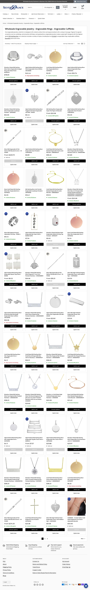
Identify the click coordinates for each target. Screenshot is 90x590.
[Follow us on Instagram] (37, 585)
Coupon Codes (37, 570)
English (5, 582)
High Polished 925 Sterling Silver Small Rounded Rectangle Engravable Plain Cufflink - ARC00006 (12, 315)
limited (54, 36)
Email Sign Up (66, 567)
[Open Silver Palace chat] (86, 586)
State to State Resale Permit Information (44, 573)
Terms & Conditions (8, 573)
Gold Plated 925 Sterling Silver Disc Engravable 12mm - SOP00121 (12, 356)
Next (82, 538)
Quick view (13, 84)
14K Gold (50, 14)
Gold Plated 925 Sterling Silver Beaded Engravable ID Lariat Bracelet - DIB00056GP (54, 191)
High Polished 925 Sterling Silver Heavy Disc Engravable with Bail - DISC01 (55, 314)
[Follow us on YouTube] (40, 585)
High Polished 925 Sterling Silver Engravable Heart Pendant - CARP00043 (34, 150)
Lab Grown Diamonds (37, 14)
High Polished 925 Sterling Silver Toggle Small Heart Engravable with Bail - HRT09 (34, 110)
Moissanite (24, 14)
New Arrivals (14, 14)
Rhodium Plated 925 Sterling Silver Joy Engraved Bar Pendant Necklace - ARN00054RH (13, 396)
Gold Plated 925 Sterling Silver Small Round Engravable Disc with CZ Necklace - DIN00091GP (34, 356)
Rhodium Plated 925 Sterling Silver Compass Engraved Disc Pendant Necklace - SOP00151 (33, 479)
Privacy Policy (7, 570)
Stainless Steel (20, 18)
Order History (66, 564)
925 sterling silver (13, 36)
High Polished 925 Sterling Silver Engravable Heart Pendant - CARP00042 (76, 110)
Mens (66, 14)
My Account (65, 561)
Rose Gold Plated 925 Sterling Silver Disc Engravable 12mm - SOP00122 (76, 234)
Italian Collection (7, 18)
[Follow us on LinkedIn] (43, 585)
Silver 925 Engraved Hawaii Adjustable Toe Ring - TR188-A (12, 233)
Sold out (34, 121)
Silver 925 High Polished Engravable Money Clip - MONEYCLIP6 (74, 314)
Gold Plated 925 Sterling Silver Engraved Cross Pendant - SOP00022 (33, 519)
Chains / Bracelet (76, 14)
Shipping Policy (7, 567)
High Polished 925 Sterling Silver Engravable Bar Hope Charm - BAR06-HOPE (34, 234)
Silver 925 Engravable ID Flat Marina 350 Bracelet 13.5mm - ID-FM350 (13, 519)
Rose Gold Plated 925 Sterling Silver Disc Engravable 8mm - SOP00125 (12, 191)
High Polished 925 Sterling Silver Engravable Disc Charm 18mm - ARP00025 (55, 439)
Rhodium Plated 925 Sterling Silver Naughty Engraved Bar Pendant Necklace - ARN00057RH (13, 479)
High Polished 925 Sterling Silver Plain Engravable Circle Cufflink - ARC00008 (34, 69)
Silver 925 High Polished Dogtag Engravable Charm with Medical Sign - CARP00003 (76, 274)
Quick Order (41, 18)
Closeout (31, 18)
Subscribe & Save (81, 1)
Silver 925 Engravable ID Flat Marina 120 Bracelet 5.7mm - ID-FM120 (54, 274)
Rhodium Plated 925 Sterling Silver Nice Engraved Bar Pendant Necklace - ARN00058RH (55, 356)
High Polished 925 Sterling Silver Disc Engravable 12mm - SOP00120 (12, 439)
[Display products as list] (84, 43)
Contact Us (36, 561)
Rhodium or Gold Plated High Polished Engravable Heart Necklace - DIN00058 (54, 396)
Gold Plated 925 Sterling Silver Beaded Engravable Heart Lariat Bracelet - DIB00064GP (54, 150)
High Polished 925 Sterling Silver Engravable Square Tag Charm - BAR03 (12, 274)
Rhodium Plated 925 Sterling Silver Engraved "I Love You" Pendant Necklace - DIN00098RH (34, 274)
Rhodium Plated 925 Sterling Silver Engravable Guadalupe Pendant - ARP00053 (12, 110)
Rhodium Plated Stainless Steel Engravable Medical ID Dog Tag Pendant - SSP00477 (54, 234)
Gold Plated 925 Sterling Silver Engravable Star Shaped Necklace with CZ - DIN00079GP (76, 356)
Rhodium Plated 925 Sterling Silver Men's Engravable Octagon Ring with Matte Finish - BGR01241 (13, 70)
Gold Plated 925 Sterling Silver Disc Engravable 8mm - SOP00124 (54, 69)
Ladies (59, 14)
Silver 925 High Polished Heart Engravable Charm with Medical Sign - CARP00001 (54, 519)
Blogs (4, 575)
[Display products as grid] (82, 43)
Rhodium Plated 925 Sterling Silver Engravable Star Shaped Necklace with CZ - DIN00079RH (76, 150)
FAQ (4, 561)
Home (4, 23)
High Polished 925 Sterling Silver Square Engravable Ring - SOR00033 (76, 69)
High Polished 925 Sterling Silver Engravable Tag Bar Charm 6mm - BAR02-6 (34, 439)
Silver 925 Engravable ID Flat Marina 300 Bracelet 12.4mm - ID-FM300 (13, 150)
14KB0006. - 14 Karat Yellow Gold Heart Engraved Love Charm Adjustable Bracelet (76, 519)
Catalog (5, 14)
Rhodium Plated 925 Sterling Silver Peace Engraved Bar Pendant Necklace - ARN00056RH (34, 314)
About (4, 564)
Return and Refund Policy (40, 564)
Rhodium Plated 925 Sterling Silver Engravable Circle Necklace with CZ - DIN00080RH (76, 439)
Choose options (13, 80)
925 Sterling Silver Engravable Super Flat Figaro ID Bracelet (54, 109)
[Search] (57, 7)
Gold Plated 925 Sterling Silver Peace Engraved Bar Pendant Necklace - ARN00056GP (54, 479)
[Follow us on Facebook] (35, 585)
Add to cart (34, 80)
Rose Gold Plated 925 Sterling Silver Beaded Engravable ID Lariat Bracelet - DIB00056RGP (76, 396)
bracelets (7, 38)
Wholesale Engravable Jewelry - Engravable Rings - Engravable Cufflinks (25, 23)
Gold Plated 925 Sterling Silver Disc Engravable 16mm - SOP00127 (75, 479)
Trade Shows (36, 567)
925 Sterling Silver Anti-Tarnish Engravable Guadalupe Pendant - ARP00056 (34, 191)
